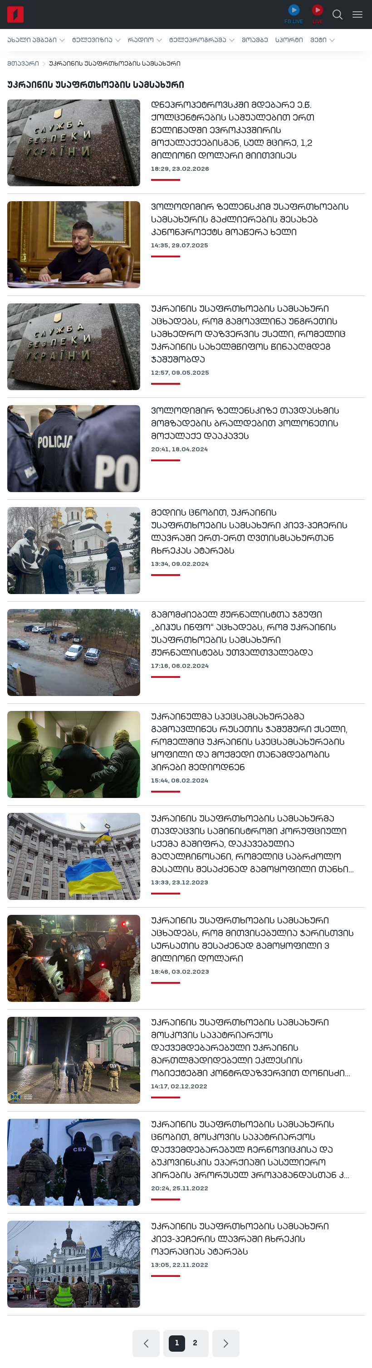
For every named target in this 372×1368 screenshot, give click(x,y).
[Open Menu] (357, 14)
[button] (36, 40)
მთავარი (23, 64)
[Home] (15, 14)
